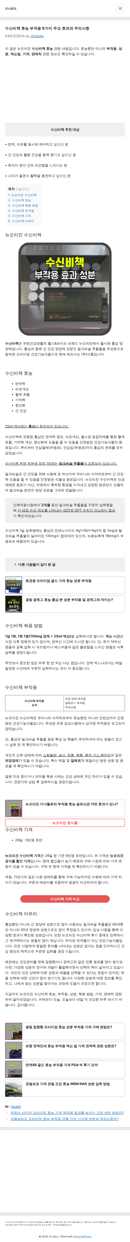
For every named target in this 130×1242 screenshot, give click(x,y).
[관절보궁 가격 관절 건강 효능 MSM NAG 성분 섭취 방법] (65, 1088)
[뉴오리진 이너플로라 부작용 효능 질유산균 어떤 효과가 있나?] (65, 808)
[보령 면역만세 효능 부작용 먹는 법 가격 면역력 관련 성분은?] (65, 1050)
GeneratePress (82, 1236)
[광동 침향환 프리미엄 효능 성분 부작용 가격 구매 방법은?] (65, 1031)
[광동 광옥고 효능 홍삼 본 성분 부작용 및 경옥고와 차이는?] (65, 604)
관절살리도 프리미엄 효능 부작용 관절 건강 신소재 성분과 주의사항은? (64, 1119)
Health (15, 1107)
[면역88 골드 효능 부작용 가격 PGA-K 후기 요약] (65, 1069)
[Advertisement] (65, 90)
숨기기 (23, 189)
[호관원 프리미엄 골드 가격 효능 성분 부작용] (65, 585)
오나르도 (11, 8)
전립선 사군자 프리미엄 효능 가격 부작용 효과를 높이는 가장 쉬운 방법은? (67, 1113)
